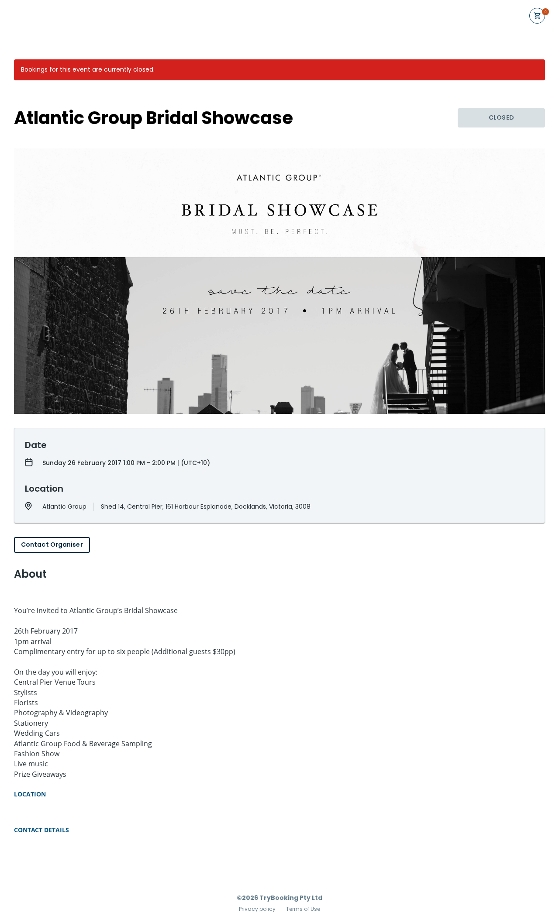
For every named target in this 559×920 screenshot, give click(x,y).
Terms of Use (303, 909)
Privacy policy (257, 909)
